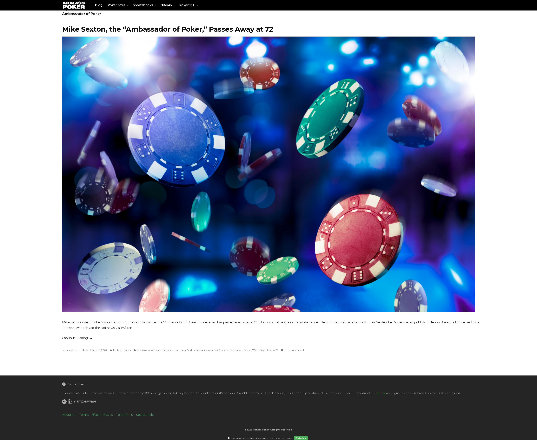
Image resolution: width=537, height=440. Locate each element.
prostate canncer (233, 350)
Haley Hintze (72, 350)
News (127, 350)
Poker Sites (116, 5)
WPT (275, 350)
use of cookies (286, 438)
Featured (118, 350)
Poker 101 (186, 5)
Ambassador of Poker (149, 350)
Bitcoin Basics (102, 415)
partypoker (217, 350)
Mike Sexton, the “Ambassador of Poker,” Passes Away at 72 (167, 29)
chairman (175, 350)
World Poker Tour (262, 350)
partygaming (203, 350)
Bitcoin (166, 5)
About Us (69, 415)
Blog (99, 5)
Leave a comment (294, 350)
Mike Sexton (188, 350)
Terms (84, 415)
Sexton (247, 350)
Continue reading (77, 338)
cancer (165, 350)
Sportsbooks (143, 5)
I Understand (300, 438)
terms (380, 393)
